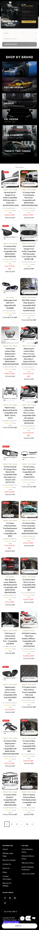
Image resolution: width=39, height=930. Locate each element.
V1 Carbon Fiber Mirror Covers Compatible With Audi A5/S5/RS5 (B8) (29, 746)
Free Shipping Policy (27, 850)
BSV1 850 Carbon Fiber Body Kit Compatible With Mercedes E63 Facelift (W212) (29, 305)
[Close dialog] (37, 2)
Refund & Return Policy (28, 857)
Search (5, 849)
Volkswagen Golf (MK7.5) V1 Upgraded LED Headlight (10, 304)
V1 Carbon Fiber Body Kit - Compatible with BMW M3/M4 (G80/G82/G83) (10, 800)
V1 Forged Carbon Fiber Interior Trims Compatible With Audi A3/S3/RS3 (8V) (29, 692)
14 (27, 824)
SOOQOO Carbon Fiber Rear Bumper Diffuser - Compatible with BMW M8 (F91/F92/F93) (29, 639)
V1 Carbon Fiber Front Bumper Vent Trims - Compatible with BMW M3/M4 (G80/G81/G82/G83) (29, 198)
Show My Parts (11, 44)
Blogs (5, 872)
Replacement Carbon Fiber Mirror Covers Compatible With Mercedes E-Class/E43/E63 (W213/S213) (29, 415)
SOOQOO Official (29, 630)
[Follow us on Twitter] (9, 898)
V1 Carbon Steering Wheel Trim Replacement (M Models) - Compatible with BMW (10, 529)
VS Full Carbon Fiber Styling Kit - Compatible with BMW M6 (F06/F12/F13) (29, 472)
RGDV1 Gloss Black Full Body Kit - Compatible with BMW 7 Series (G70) (10, 413)
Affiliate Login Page (8, 854)
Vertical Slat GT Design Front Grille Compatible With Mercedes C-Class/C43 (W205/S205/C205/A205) (10, 198)
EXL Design (10, 297)
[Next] (32, 824)
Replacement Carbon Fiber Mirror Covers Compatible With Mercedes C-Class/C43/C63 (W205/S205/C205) (29, 356)
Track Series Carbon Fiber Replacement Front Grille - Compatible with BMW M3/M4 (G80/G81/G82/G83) (10, 356)
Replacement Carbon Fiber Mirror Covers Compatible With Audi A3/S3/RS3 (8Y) (10, 693)
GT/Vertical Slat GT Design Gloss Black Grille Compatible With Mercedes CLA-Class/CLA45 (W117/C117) (10, 474)
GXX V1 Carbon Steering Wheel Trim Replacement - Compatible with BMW (29, 800)
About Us (6, 868)
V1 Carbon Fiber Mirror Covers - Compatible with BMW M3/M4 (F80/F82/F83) (10, 251)
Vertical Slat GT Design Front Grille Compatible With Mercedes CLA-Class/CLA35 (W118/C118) (29, 252)
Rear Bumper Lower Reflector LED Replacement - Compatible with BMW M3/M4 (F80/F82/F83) (10, 586)
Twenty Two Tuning (10, 189)
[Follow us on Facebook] (5, 898)
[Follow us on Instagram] (14, 898)
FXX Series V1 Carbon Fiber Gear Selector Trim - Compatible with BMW (10, 638)
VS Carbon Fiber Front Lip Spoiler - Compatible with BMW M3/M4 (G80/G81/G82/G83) (29, 528)
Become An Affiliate (7, 884)
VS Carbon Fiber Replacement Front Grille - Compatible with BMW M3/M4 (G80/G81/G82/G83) (10, 747)
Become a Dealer (9, 860)
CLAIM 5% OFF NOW (28, 21)
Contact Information (7, 877)
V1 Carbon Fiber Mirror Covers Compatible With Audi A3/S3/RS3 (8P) (29, 585)
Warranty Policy (28, 863)
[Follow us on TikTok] (5, 902)
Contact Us (7, 864)
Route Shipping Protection (27, 868)
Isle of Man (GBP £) (10, 911)
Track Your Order (28, 874)
